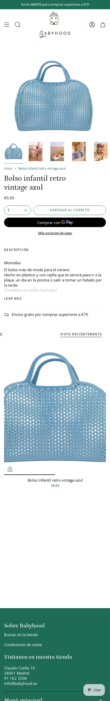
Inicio (8, 168)
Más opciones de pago (55, 233)
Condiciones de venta (23, 644)
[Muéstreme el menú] (7, 25)
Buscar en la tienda (21, 634)
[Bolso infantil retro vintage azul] (55, 408)
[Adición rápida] (10, 469)
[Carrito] (102, 25)
